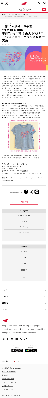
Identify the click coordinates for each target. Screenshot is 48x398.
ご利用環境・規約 (8, 379)
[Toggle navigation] (2, 3)
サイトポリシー (7, 386)
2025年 (24, 257)
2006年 (7, 153)
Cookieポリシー (7, 389)
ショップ (5, 296)
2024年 (24, 264)
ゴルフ (24, 227)
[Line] (36, 193)
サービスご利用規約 (9, 372)
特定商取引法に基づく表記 (11, 368)
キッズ (24, 221)
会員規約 (5, 375)
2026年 (24, 251)
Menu (44, 9)
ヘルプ (4, 290)
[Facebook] (26, 193)
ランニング (6, 44)
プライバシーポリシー (9, 382)
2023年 (24, 270)
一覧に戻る (24, 202)
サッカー (24, 232)
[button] (6, 3)
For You (4, 309)
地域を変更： (6, 361)
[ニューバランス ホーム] (24, 3)
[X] (31, 193)
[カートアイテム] (44, 3)
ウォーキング (24, 215)
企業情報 (5, 303)
